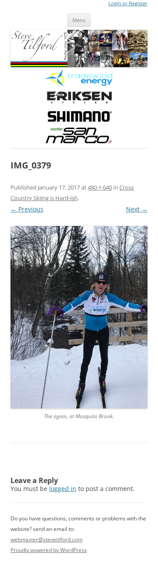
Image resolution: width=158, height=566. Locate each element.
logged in (62, 488)
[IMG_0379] (79, 317)
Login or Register (127, 3)
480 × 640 (100, 187)
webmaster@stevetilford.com (47, 539)
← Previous (27, 209)
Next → (136, 209)
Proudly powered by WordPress (49, 550)
